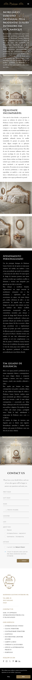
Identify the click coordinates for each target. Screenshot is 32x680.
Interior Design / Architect (16, 533)
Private (9, 530)
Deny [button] (8, 676)
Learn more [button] (18, 672)
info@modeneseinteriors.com (13, 615)
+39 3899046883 (12, 612)
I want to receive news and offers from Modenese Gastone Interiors (17, 554)
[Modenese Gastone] (13, 4)
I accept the (16, 547)
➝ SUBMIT (23, 561)
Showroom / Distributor (15, 536)
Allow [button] (23, 676)
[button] (28, 4)
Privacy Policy (20, 547)
